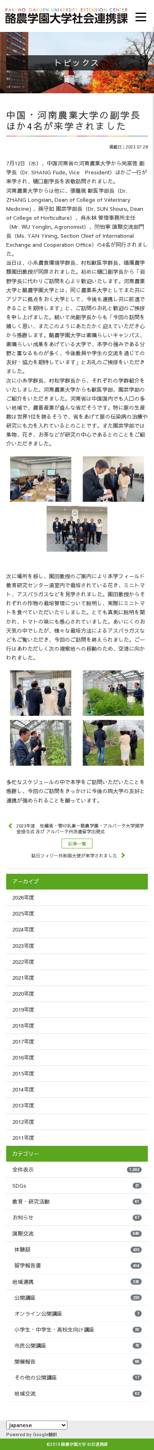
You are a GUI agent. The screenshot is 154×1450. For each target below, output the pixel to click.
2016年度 (23, 1057)
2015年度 (23, 1073)
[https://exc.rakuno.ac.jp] (66, 14)
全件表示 (75, 1169)
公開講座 (76, 1297)
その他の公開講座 (76, 1377)
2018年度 (23, 1025)
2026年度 (23, 897)
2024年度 (23, 929)
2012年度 (23, 1121)
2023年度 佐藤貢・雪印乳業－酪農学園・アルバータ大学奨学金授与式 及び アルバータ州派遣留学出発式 (80, 828)
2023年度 (23, 945)
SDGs (75, 1185)
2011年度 (23, 1137)
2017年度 (23, 1041)
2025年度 (23, 913)
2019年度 (23, 1009)
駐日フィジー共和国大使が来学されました (74, 855)
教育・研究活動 (75, 1201)
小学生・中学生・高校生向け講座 (76, 1329)
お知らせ (75, 1217)
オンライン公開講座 (76, 1313)
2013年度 (23, 1105)
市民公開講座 (76, 1345)
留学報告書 (76, 1265)
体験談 (76, 1249)
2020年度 (23, 993)
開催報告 (76, 1361)
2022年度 (23, 961)
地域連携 (75, 1281)
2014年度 (23, 1089)
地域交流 (76, 1393)
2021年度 (23, 977)
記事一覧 (77, 844)
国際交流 (75, 1233)
